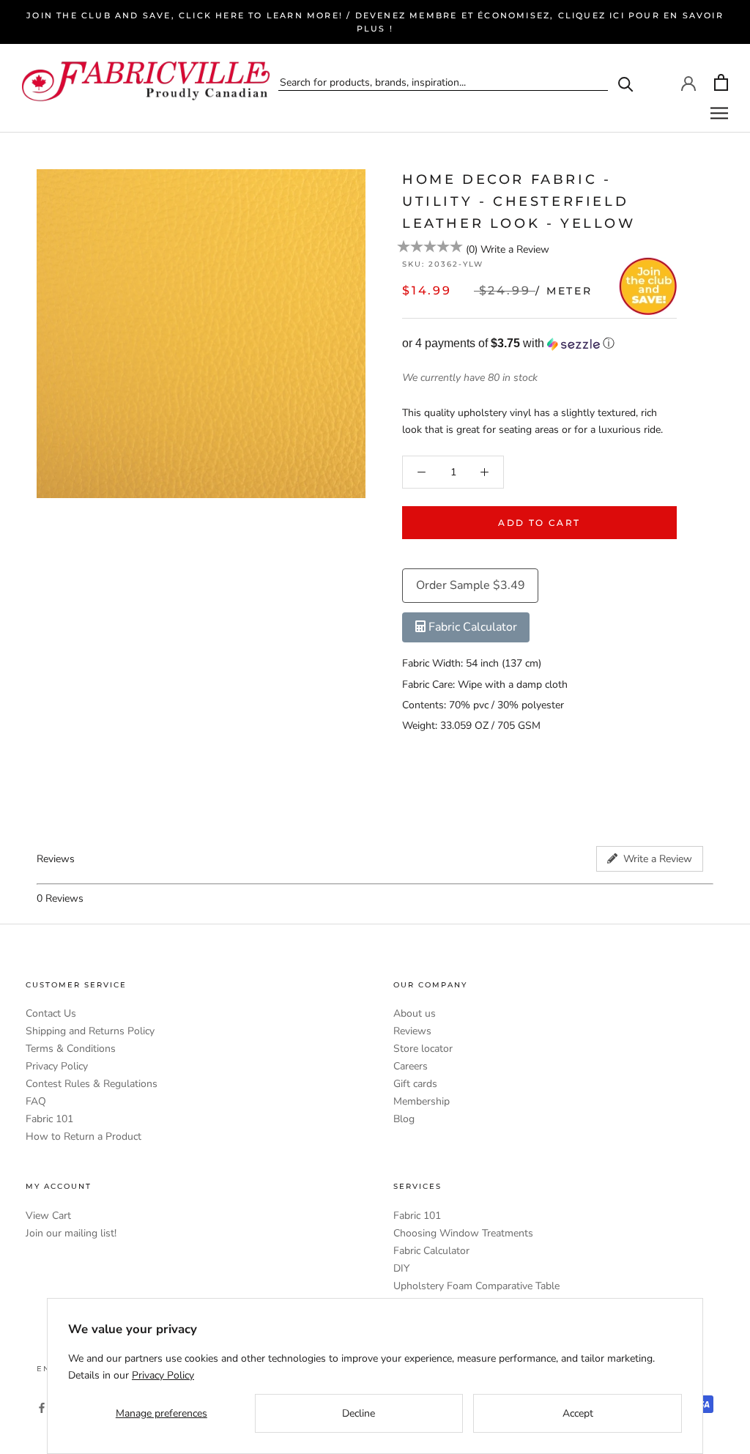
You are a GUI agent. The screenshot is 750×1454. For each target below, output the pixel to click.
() (472, 249)
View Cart (48, 1216)
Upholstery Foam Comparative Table (476, 1286)
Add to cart (539, 522)
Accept (577, 1413)
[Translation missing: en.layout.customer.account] (688, 82)
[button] (539, 344)
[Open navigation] (719, 113)
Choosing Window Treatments (463, 1233)
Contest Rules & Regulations (91, 1084)
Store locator (423, 1049)
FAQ (36, 1101)
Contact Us (51, 1013)
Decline (358, 1413)
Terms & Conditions (71, 1049)
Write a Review (514, 249)
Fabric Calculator (431, 1251)
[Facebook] (42, 1406)
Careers (410, 1066)
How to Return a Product (83, 1136)
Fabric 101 (49, 1119)
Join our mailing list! (71, 1233)
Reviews (412, 1031)
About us (414, 1013)
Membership (421, 1101)
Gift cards (415, 1084)
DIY (401, 1268)
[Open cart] (721, 82)
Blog (404, 1119)
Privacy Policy (57, 1066)
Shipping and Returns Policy (90, 1031)
